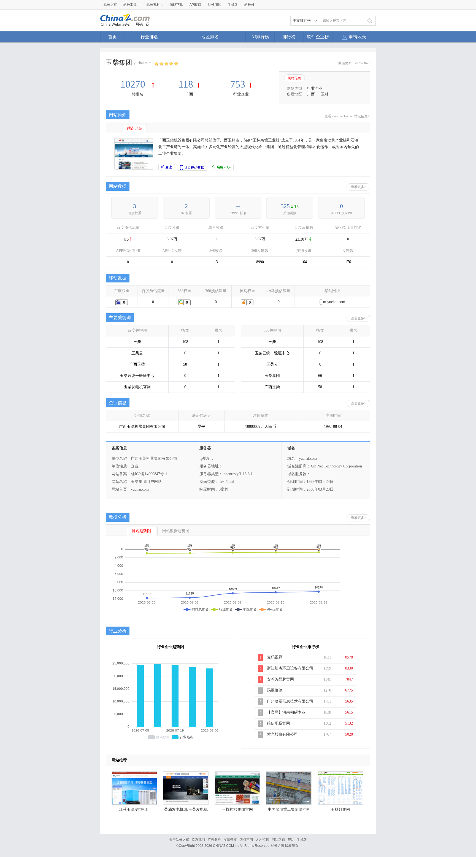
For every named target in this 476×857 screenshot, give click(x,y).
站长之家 (110, 5)
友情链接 (230, 840)
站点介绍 (134, 128)
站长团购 (214, 5)
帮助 (291, 840)
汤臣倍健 (274, 690)
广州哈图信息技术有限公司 (290, 701)
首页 (112, 36)
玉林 (325, 94)
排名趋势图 (141, 531)
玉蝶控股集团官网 (237, 809)
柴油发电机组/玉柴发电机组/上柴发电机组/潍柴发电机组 (186, 810)
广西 (189, 94)
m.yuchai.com (334, 302)
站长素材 (153, 5)
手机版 (302, 840)
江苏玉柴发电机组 (134, 809)
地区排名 (210, 36)
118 (185, 84)
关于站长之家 (179, 840)
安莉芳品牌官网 (280, 679)
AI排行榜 (260, 36)
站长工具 (130, 5)
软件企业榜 (318, 36)
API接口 (195, 5)
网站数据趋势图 (175, 531)
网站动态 (278, 840)
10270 (134, 84)
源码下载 (176, 5)
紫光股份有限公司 (282, 734)
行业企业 (241, 94)
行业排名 (149, 36)
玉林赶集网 (340, 809)
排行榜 (289, 36)
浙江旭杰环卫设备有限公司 (290, 668)
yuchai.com (143, 63)
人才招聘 (262, 840)
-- (238, 206)
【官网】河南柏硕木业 (286, 712)
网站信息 (294, 78)
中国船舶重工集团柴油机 (289, 809)
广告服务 (214, 840)
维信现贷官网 (278, 723)
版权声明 (246, 840)
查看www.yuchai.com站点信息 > (347, 116)
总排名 (137, 94)
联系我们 (198, 840)
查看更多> (358, 187)
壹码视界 (274, 657)
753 (237, 84)
